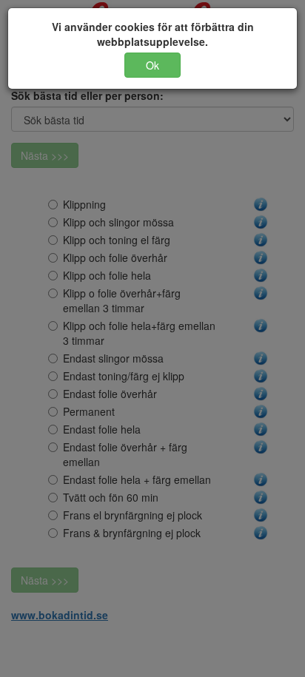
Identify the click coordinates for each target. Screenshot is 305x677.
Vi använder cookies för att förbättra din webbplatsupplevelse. (153, 34)
